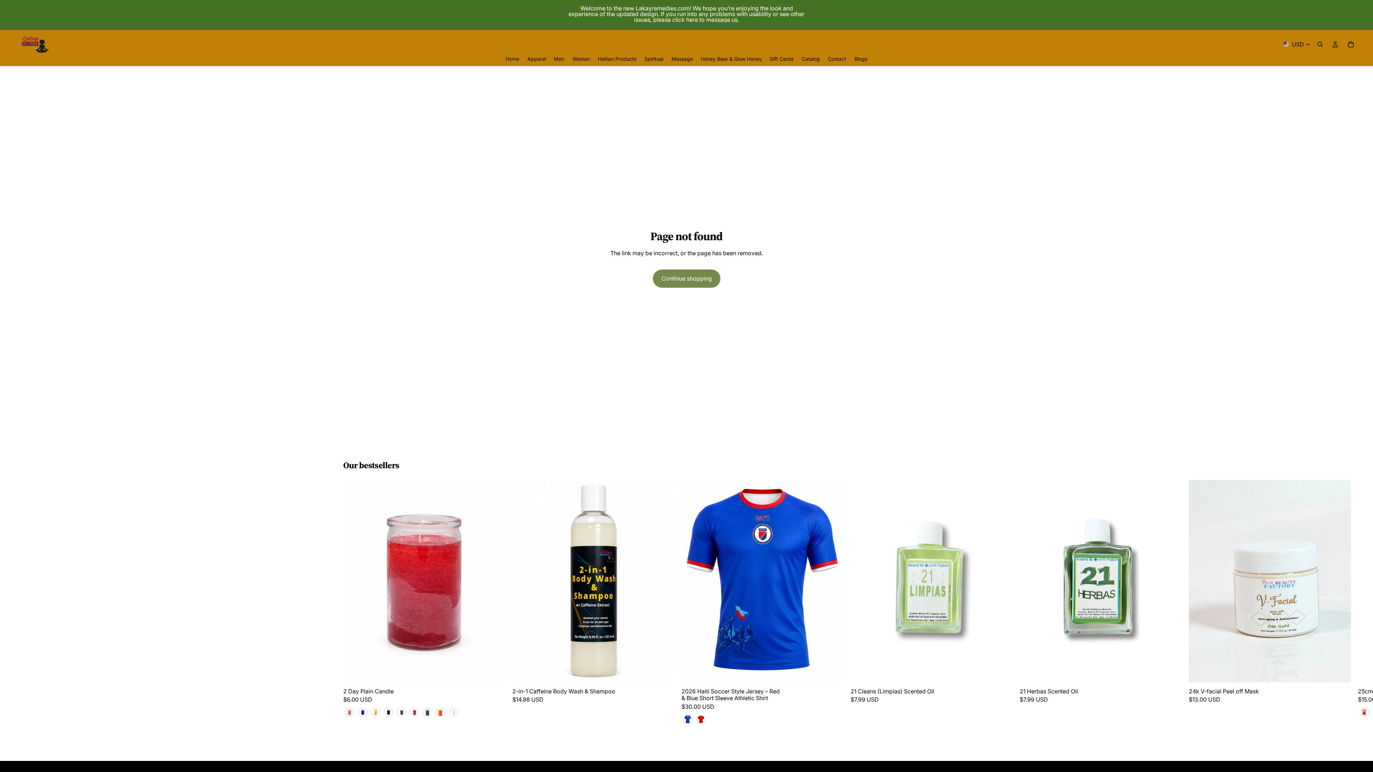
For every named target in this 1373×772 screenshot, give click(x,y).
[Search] (1320, 44)
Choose (500, 671)
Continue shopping (686, 278)
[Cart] (1351, 44)
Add (669, 671)
